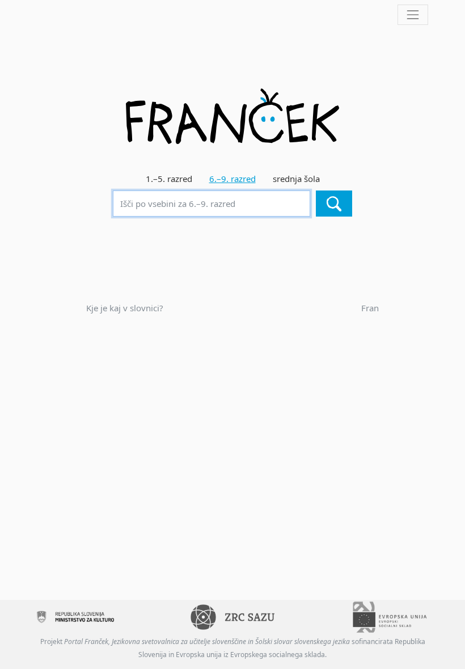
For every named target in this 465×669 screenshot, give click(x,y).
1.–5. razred (169, 178)
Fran (370, 308)
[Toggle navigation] (413, 15)
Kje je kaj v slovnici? (124, 308)
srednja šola (296, 178)
